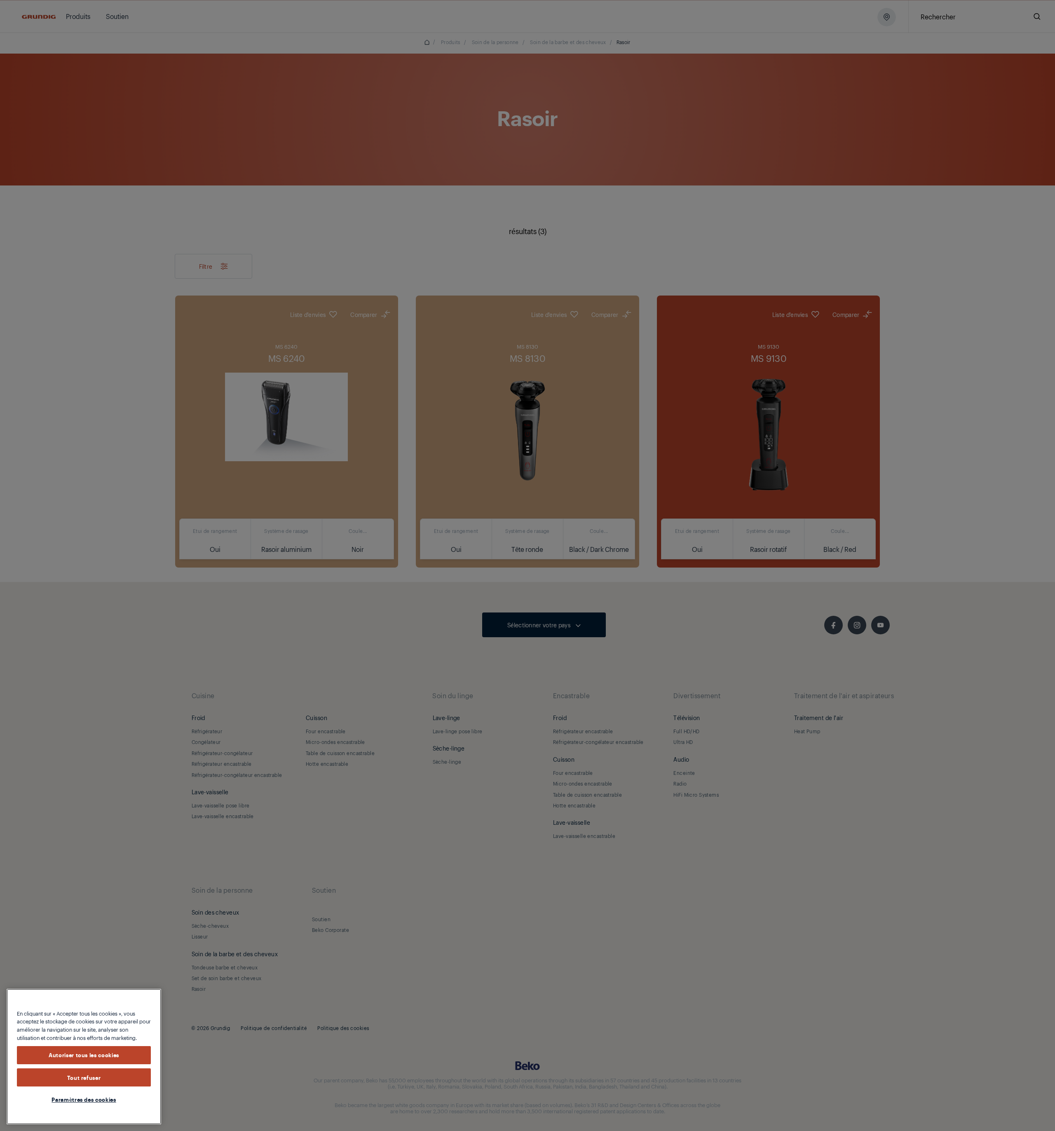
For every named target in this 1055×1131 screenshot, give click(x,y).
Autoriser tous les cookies (84, 1055)
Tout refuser (84, 1077)
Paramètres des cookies (84, 1099)
